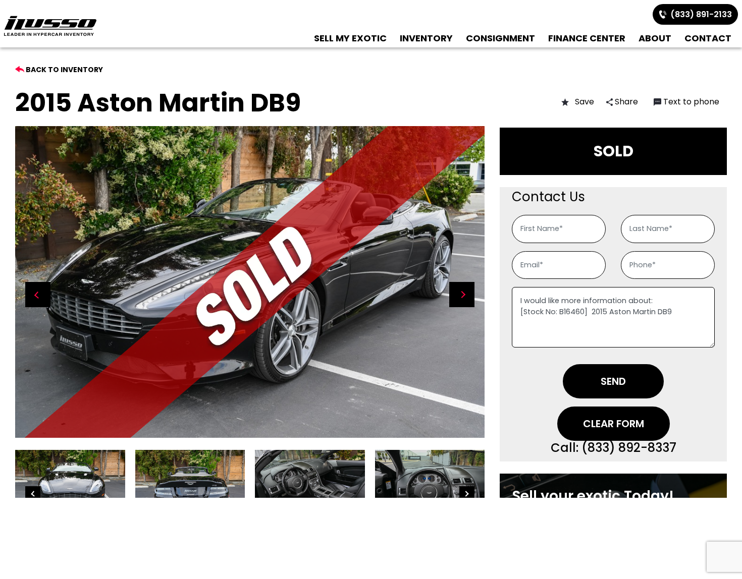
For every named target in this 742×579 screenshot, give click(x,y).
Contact (707, 38)
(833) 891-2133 (699, 14)
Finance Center (586, 38)
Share (625, 101)
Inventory (426, 38)
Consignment (500, 38)
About (655, 38)
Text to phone (691, 101)
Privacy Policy (589, 506)
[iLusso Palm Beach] (50, 26)
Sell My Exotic (350, 38)
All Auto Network (525, 523)
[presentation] (37, 294)
